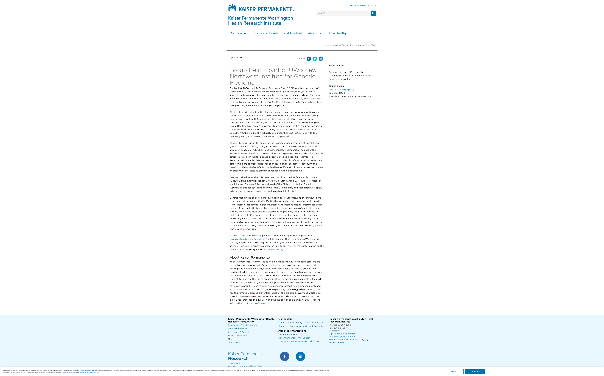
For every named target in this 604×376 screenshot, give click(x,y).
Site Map (231, 366)
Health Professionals (238, 329)
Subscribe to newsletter (363, 6)
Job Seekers (234, 343)
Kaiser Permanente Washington (294, 338)
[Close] (599, 371)
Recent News (356, 45)
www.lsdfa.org (275, 249)
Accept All (475, 371)
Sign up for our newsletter (342, 334)
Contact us (334, 331)
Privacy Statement (93, 372)
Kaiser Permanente (288, 334)
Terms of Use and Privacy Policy (250, 366)
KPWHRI (237, 364)
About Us (314, 33)
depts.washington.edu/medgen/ (247, 239)
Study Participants (237, 336)
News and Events (266, 33)
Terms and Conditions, (80, 372)
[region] (302, 371)
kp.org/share (258, 303)
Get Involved (293, 33)
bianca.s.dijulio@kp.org (341, 89)
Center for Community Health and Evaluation (301, 326)
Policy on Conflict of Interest (343, 337)
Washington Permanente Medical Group (298, 341)
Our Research (239, 33)
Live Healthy (338, 33)
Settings (453, 371)
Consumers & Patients (239, 332)
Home (326, 45)
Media (231, 339)
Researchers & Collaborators (242, 325)
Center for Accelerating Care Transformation (300, 323)
